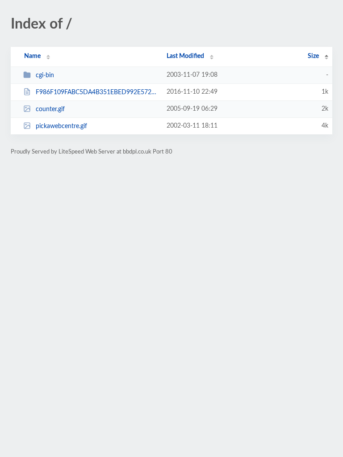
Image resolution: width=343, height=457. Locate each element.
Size (313, 56)
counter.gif (50, 109)
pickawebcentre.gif (61, 126)
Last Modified (185, 56)
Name (32, 56)
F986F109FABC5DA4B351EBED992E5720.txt (97, 92)
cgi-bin (45, 75)
